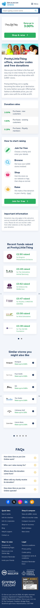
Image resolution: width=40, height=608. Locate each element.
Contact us (5, 535)
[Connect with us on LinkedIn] (26, 503)
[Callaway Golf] (33, 411)
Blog (3, 528)
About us (5, 524)
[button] (11, 25)
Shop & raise (18, 35)
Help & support (7, 531)
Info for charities (7, 517)
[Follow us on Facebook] (8, 503)
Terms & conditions (28, 545)
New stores (26, 531)
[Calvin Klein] (33, 423)
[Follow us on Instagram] (20, 503)
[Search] (35, 11)
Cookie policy (26, 552)
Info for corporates (8, 521)
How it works (6, 514)
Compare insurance (28, 521)
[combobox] (17, 11)
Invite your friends (8, 560)
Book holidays (26, 528)
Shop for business (28, 524)
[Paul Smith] (33, 375)
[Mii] (33, 387)
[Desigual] (33, 363)
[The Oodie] (33, 399)
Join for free (18, 201)
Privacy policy (26, 549)
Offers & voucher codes (30, 517)
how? (29, 193)
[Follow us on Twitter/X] (14, 503)
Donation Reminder (8, 557)
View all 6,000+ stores (29, 514)
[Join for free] (7, 153)
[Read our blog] (32, 503)
